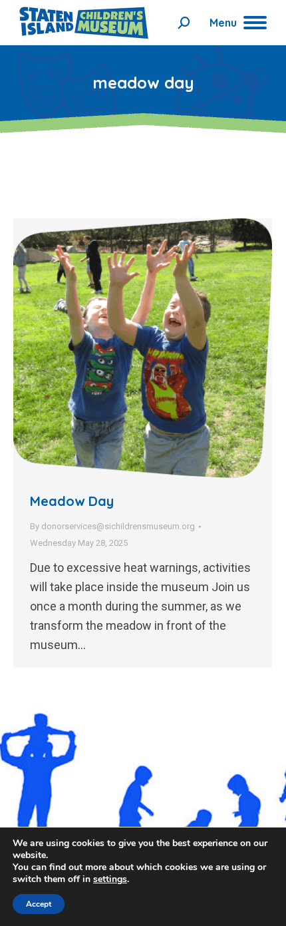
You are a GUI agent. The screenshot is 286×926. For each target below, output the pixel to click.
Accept (38, 904)
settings (110, 879)
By (112, 526)
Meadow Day (72, 501)
